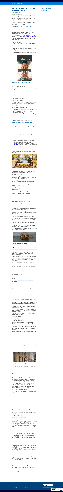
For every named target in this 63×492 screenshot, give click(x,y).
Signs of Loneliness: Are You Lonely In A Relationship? (25, 463)
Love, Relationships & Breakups (17, 12)
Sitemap (26, 485)
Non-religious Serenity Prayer (46, 8)
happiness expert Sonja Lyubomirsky (30, 36)
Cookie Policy (15, 487)
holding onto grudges (18, 302)
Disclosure (14, 471)
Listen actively (15, 144)
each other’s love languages (20, 447)
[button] (61, 491)
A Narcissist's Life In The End (46, 10)
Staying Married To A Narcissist (46, 13)
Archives (26, 486)
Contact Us (15, 485)
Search (48, 487)
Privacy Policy (15, 486)
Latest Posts (26, 487)
